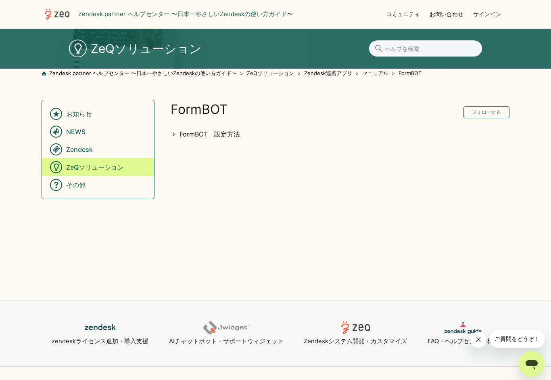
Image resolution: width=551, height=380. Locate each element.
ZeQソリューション (270, 73)
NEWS (76, 132)
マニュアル (375, 73)
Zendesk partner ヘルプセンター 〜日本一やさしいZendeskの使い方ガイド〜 (143, 73)
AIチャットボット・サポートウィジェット (226, 341)
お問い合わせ (446, 13)
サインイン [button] (487, 13)
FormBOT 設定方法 (209, 134)
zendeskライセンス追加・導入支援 (100, 341)
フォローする (486, 112)
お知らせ (79, 114)
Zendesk (79, 149)
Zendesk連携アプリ (328, 73)
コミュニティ (403, 13)
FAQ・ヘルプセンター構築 (463, 341)
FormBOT (410, 73)
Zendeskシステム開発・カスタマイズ (355, 341)
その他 (76, 185)
